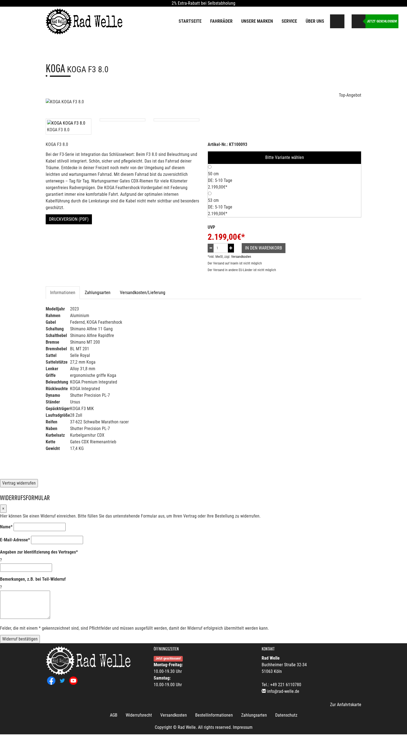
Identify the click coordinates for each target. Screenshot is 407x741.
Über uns (315, 21)
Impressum (243, 727)
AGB (113, 715)
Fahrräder (221, 21)
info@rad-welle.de (283, 691)
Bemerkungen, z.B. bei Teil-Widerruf (33, 579)
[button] (347, 20)
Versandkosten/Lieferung (142, 292)
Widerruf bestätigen (20, 639)
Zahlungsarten (97, 292)
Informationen (62, 292)
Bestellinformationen (214, 715)
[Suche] (337, 21)
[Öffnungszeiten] (358, 21)
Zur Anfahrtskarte (345, 704)
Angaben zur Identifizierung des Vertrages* (39, 552)
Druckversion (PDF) (69, 219)
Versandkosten (241, 257)
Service (289, 21)
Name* (6, 526)
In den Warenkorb (263, 248)
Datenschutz (286, 715)
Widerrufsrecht (139, 715)
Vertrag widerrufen (19, 483)
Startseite (190, 21)
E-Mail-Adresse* (15, 539)
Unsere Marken (257, 21)
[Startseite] (84, 21)
